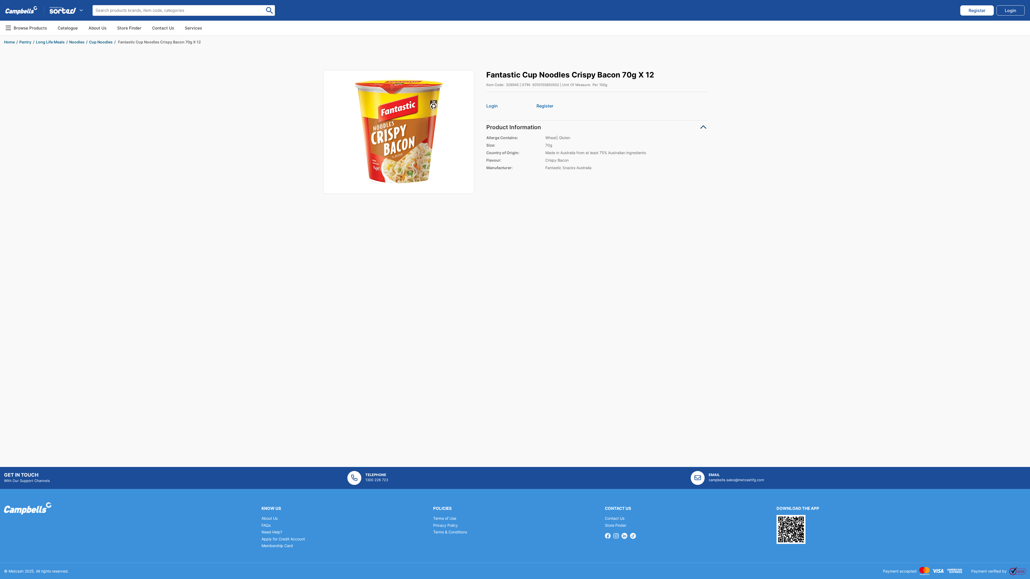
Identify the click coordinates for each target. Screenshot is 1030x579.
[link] (977, 10)
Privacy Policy (445, 525)
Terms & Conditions (450, 532)
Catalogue (68, 28)
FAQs (266, 525)
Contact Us (614, 518)
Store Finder (615, 525)
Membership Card (277, 545)
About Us (97, 28)
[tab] (596, 127)
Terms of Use (444, 518)
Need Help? (272, 532)
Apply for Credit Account (283, 539)
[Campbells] (21, 10)
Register (544, 106)
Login (492, 106)
